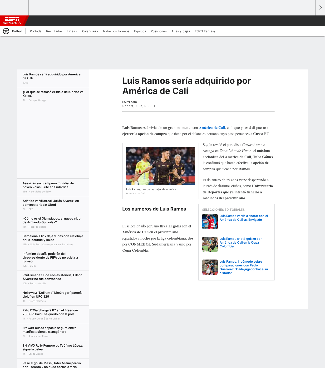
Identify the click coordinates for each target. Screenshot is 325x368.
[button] (310, 20)
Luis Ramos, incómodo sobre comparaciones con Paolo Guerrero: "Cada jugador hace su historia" (244, 267)
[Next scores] (320, 7)
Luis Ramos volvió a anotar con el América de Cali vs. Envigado (244, 217)
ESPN (11, 20)
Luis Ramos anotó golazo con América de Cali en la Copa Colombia (241, 242)
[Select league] (14, 7)
